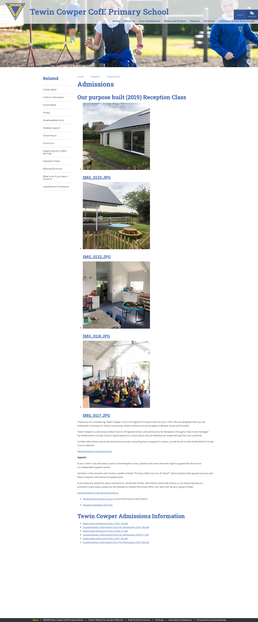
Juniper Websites (114, 620)
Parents (95, 76)
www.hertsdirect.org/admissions (94, 451)
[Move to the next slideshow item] (249, 62)
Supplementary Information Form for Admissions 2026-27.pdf (116, 534)
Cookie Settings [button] (218, 620)
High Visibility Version (139, 620)
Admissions (113, 76)
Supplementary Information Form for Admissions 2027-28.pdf (116, 542)
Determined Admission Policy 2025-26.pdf (105, 523)
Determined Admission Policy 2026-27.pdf (105, 531)
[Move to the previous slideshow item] (249, 54)
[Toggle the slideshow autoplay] (249, 47)
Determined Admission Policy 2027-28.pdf (105, 538)
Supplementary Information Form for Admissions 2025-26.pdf (116, 527)
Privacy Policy (203, 620)
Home (80, 76)
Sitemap (159, 620)
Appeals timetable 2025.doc (98, 504)
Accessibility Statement (180, 620)
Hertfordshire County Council (98, 498)
